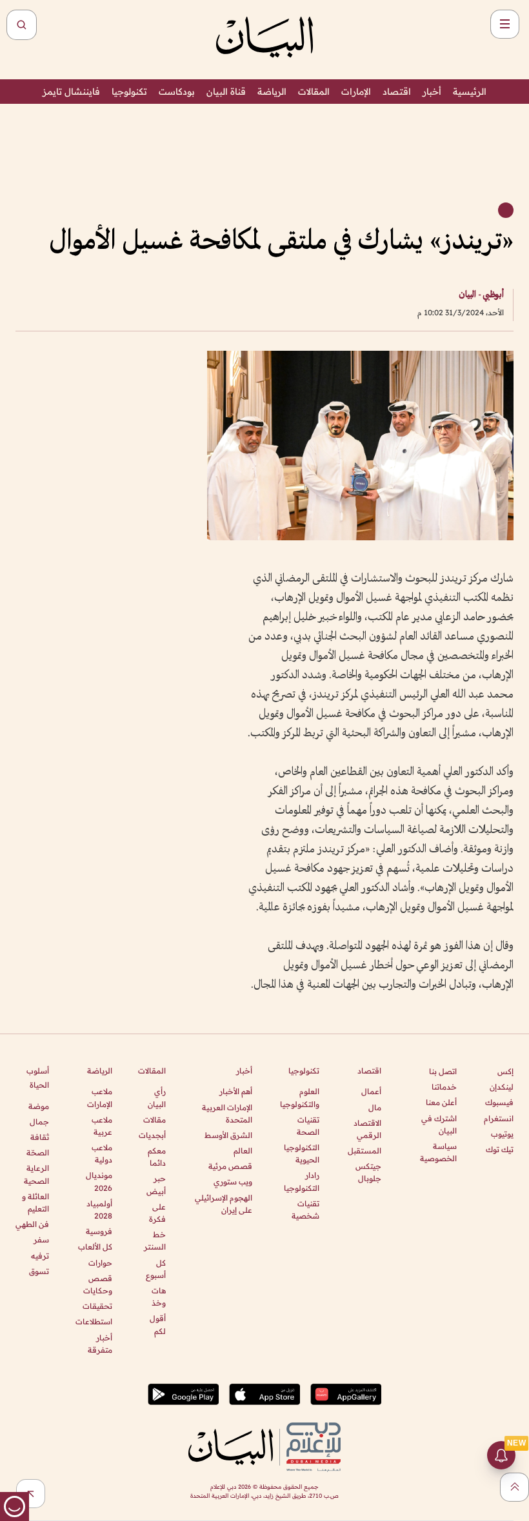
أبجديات (152, 1135)
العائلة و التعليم (35, 1202)
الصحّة (37, 1152)
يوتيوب (502, 1134)
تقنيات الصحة (308, 1126)
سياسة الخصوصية (438, 1152)
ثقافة (39, 1137)
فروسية (99, 1231)
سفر (41, 1239)
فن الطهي (32, 1224)
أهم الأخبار (235, 1091)
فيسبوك (499, 1102)
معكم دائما (157, 1157)
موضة (38, 1106)
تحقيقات (97, 1306)
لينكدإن (502, 1087)
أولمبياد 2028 (99, 1210)
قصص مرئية (230, 1166)
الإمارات (356, 91)
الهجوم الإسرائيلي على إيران (223, 1204)
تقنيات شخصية (305, 1210)
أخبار (432, 91)
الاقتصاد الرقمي (367, 1129)
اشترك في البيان (439, 1124)
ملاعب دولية (102, 1153)
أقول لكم (158, 1324)
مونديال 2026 (99, 1181)
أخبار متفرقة (100, 1344)
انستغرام (499, 1118)
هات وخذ (159, 1297)
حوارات (100, 1263)
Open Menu (505, 24)
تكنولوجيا (129, 91)
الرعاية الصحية (36, 1174)
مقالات (154, 1119)
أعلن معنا (441, 1102)
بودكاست (177, 91)
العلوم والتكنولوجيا (299, 1097)
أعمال (371, 1091)
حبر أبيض (156, 1184)
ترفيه (40, 1256)
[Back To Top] (514, 1487)
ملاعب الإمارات (99, 1097)
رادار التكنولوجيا (301, 1181)
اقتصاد (397, 91)
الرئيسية (469, 91)
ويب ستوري (233, 1181)
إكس (505, 1071)
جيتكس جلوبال (368, 1172)
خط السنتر (155, 1240)
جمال (39, 1121)
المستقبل (364, 1150)
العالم (243, 1150)
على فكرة (157, 1213)
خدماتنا (444, 1087)
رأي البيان (157, 1097)
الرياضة (271, 91)
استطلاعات (93, 1321)
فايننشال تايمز (71, 91)
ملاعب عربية (102, 1126)
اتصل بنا (443, 1071)
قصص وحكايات (97, 1284)
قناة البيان (226, 91)
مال (374, 1107)
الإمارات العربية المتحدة (227, 1113)
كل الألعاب (95, 1246)
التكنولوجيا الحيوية (301, 1153)
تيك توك (500, 1149)
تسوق (39, 1271)
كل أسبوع (156, 1269)
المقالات (314, 91)
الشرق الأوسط (228, 1135)
